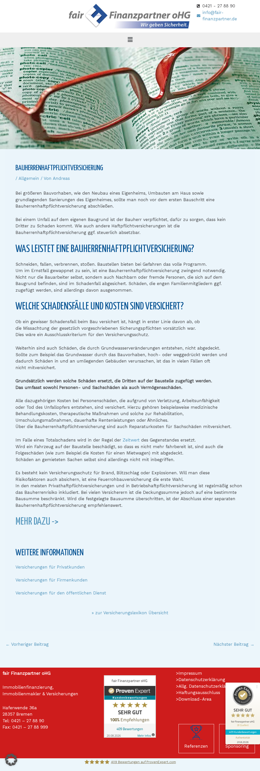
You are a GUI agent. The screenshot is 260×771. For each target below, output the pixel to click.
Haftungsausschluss (199, 692)
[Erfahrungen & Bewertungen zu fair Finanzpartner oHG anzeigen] (130, 706)
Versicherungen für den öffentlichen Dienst (60, 592)
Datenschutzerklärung (201, 679)
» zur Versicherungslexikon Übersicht (130, 612)
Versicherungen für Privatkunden (50, 567)
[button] (130, 40)
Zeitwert (131, 440)
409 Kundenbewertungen (242, 732)
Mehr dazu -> (36, 522)
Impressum (190, 673)
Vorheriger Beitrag (27, 644)
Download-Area (195, 699)
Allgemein (29, 178)
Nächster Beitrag (234, 644)
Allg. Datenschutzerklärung (207, 686)
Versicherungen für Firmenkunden (51, 580)
